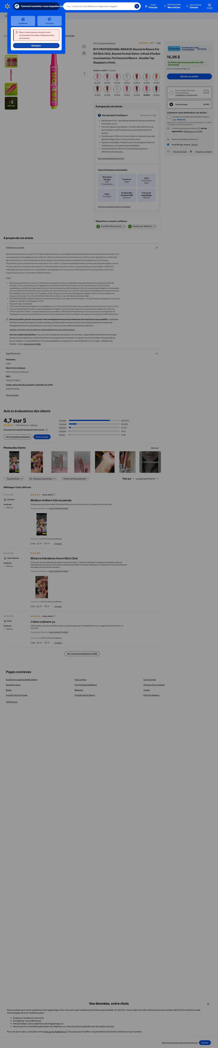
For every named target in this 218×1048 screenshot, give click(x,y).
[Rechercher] (137, 6)
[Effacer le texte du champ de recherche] (130, 6)
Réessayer (36, 45)
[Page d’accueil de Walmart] (7, 6)
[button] (172, 6)
